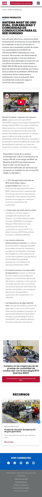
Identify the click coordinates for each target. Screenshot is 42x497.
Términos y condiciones (21, 485)
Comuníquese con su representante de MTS (21, 379)
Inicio (4, 10)
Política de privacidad (21, 479)
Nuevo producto (11, 17)
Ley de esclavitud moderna (21, 487)
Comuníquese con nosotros (21, 3)
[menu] (38, 3)
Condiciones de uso (21, 482)
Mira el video (9, 442)
